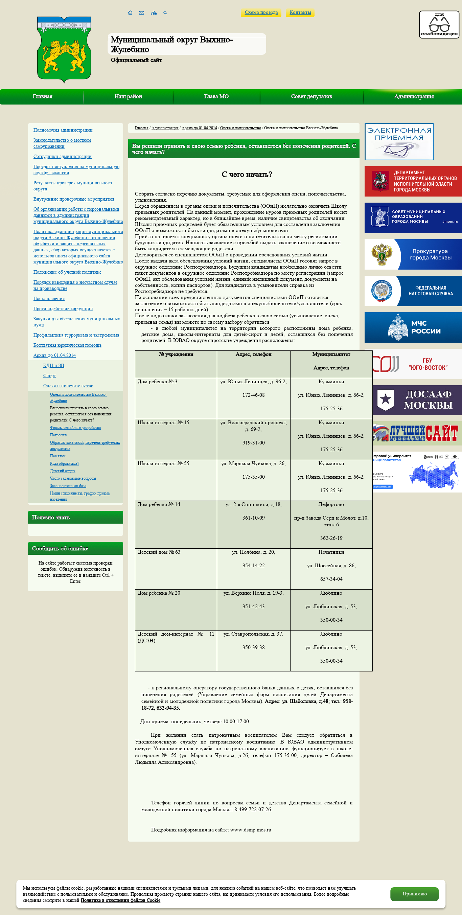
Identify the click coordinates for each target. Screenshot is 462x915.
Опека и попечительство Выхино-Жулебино (78, 397)
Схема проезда (261, 12)
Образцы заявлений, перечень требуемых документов (85, 445)
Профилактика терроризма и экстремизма (76, 335)
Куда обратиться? (64, 463)
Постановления (49, 298)
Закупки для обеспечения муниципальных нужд (76, 321)
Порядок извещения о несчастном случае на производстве (75, 285)
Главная (42, 96)
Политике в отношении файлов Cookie (120, 900)
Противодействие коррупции (63, 308)
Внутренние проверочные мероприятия (73, 199)
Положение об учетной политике (67, 272)
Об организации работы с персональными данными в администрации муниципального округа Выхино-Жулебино (78, 215)
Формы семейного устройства (75, 427)
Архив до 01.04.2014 (54, 355)
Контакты (300, 12)
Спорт (49, 375)
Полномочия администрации (63, 130)
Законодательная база (68, 485)
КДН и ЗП (53, 365)
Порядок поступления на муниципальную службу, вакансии (76, 169)
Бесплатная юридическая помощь (67, 345)
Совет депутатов (311, 96)
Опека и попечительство (68, 385)
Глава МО (216, 96)
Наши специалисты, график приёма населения (80, 496)
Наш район (128, 96)
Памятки (57, 455)
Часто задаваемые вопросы (73, 478)
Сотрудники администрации (62, 156)
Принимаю (415, 894)
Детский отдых (62, 470)
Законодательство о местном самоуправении (62, 143)
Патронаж (58, 434)
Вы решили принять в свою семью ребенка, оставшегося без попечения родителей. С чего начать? (81, 413)
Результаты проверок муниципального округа (72, 185)
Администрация (165, 127)
